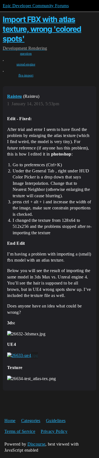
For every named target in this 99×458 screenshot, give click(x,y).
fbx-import (25, 75)
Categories (30, 420)
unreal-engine (25, 64)
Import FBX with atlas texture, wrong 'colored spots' (42, 29)
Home (9, 420)
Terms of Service (19, 431)
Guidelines (55, 420)
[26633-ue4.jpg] (22, 355)
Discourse (37, 444)
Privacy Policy (54, 431)
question (26, 54)
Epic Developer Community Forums (36, 5)
